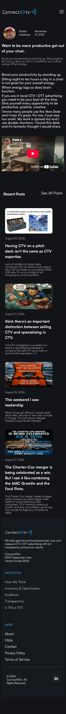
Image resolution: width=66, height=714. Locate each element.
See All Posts (52, 193)
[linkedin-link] (56, 678)
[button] (61, 12)
